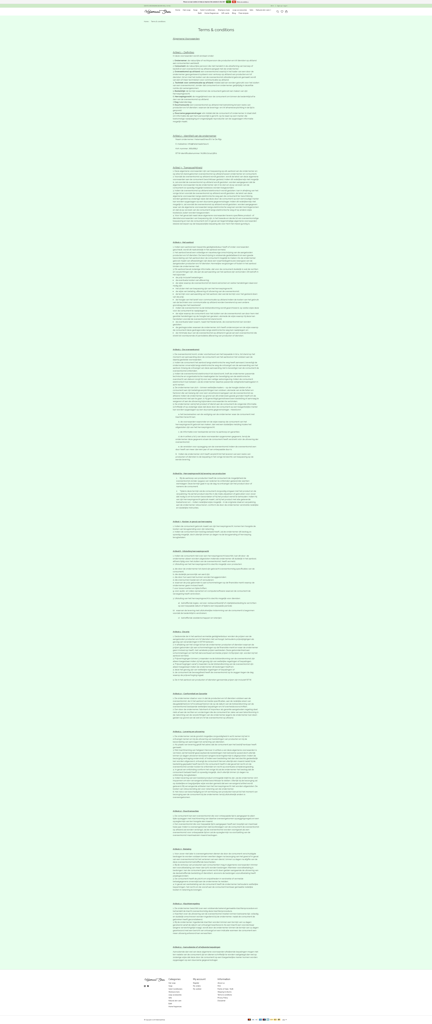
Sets (251, 10)
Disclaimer (221, 1001)
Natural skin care (175, 1001)
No (234, 2)
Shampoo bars (224, 10)
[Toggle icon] (277, 12)
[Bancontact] (256, 1020)
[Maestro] (264, 1020)
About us (221, 983)
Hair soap (187, 10)
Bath (200, 13)
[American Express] (260, 1020)
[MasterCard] (249, 1020)
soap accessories (240, 10)
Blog (234, 13)
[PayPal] (275, 1020)
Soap (195, 10)
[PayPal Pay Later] (279, 1020)
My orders (197, 986)
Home (177, 10)
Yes (228, 2)
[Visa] (253, 1020)
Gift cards (225, 13)
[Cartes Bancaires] (267, 1020)
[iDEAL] (271, 1020)
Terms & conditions (225, 995)
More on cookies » (243, 2)
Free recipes (244, 13)
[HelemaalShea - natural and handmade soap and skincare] (158, 11)
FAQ (219, 986)
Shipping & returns (224, 992)
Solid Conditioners (207, 10)
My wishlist (197, 989)
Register (196, 983)
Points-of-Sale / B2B (225, 989)
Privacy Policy (223, 998)
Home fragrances (212, 13)
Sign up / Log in (282, 6)
